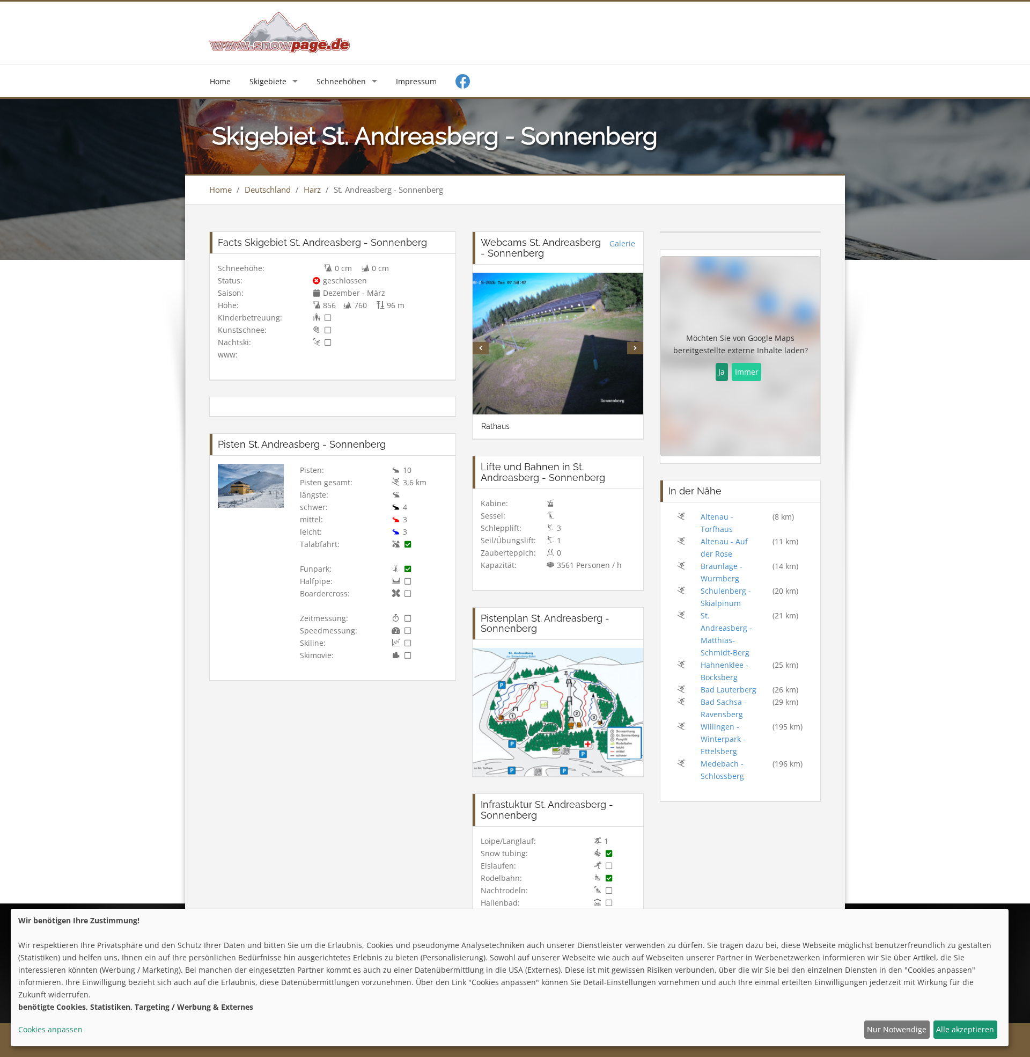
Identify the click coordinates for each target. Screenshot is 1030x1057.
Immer (747, 372)
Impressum (416, 81)
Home (220, 81)
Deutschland (268, 189)
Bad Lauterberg (728, 689)
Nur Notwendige (896, 1029)
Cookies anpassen (50, 1029)
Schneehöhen (341, 81)
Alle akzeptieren (965, 1029)
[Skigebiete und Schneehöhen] (279, 32)
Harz (312, 189)
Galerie (622, 243)
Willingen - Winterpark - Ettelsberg (723, 738)
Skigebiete (267, 81)
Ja (721, 372)
